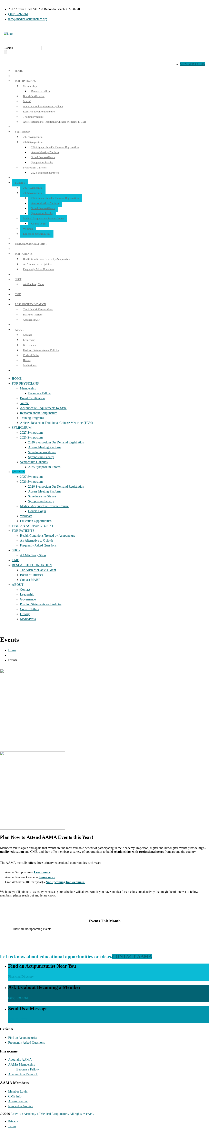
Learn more (42, 872)
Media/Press (30, 365)
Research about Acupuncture (39, 111)
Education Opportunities (36, 233)
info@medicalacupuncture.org (27, 19)
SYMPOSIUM (22, 131)
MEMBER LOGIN (192, 64)
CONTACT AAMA (132, 956)
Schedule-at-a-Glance (43, 157)
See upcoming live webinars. (65, 882)
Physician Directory (21, 976)
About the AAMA (20, 1059)
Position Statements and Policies (41, 350)
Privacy (13, 1121)
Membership (30, 86)
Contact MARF (31, 319)
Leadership (29, 339)
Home (12, 650)
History (27, 360)
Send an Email (17, 1019)
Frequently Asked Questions (38, 269)
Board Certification (33, 96)
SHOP (18, 279)
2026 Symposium (32, 142)
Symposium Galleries (35, 167)
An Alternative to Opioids (37, 264)
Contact (27, 334)
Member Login (18, 1091)
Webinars (28, 228)
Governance (29, 345)
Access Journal (18, 1101)
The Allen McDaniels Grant (38, 309)
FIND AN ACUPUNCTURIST (31, 243)
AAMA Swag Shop (33, 284)
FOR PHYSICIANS (25, 80)
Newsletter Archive (20, 1106)
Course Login (38, 223)
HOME (19, 70)
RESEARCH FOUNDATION (30, 304)
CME (18, 294)
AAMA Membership (21, 1064)
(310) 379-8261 (18, 14)
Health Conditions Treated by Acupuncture (47, 258)
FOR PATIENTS (23, 253)
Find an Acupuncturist (22, 1037)
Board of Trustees (32, 314)
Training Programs (33, 116)
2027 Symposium (32, 136)
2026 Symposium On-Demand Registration (55, 147)
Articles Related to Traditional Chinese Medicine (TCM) (54, 121)
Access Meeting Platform (45, 152)
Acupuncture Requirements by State (43, 106)
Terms (12, 1126)
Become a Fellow (40, 91)
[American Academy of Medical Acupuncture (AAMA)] (8, 33)
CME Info (14, 1096)
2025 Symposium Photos (45, 172)
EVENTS (20, 182)
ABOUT (19, 329)
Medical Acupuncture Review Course (43, 218)
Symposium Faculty (42, 162)
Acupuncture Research (23, 1074)
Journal (27, 101)
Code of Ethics (31, 355)
